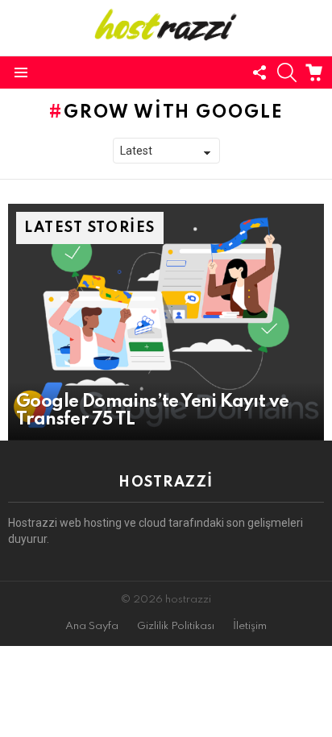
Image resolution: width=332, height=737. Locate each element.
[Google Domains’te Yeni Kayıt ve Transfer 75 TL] (166, 322)
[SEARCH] (287, 72)
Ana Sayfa (91, 626)
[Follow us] (259, 72)
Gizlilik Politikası (175, 626)
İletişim (250, 626)
